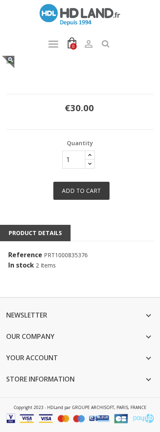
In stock (21, 265)
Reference (25, 255)
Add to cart (81, 190)
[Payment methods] (80, 418)
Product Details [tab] (35, 233)
